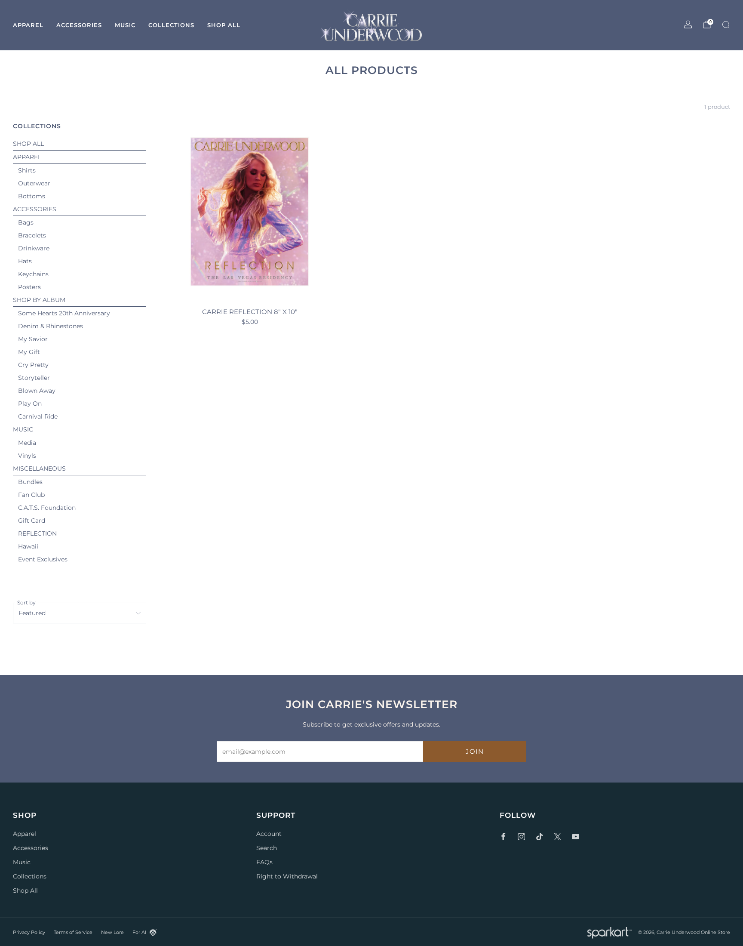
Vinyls (27, 455)
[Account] (688, 24)
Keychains (33, 274)
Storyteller (34, 378)
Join (475, 751)
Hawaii (28, 546)
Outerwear (34, 183)
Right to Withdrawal (287, 876)
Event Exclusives (43, 559)
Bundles (30, 482)
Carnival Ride (38, 416)
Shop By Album (39, 300)
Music (125, 25)
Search (266, 848)
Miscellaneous (39, 468)
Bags (26, 222)
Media (27, 443)
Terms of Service (73, 932)
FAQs (264, 862)
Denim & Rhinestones (50, 326)
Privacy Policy (29, 932)
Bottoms (31, 196)
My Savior (33, 339)
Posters (29, 287)
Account (269, 834)
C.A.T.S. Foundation (47, 508)
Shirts (27, 170)
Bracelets (32, 235)
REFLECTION (37, 533)
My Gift (29, 352)
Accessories (79, 25)
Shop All (223, 25)
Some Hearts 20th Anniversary (64, 313)
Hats (25, 261)
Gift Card (31, 520)
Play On (30, 403)
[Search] (726, 24)
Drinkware (33, 248)
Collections (171, 25)
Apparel (28, 25)
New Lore (112, 932)
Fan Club (31, 495)
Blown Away (36, 390)
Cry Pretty (33, 365)
